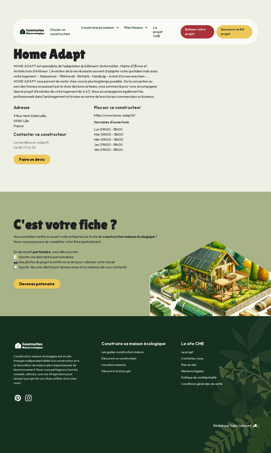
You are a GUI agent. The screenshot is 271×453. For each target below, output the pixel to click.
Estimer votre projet (195, 32)
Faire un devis (32, 159)
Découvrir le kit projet (116, 371)
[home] (32, 32)
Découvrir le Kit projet (232, 32)
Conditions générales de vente (202, 384)
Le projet (187, 352)
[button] (100, 27)
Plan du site (188, 365)
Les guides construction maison (123, 352)
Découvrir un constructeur (119, 358)
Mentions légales (192, 371)
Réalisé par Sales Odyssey (232, 425)
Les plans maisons (114, 365)
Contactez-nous (192, 358)
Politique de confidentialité (199, 377)
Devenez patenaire (37, 283)
